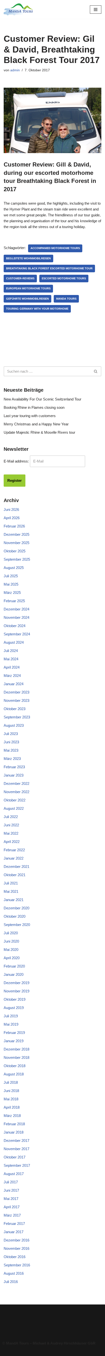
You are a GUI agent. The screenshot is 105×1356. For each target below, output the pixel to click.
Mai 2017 (11, 1199)
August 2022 (14, 808)
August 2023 (14, 725)
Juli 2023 (11, 734)
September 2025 (17, 559)
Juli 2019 (11, 1016)
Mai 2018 (11, 1099)
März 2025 (12, 592)
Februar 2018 (14, 1124)
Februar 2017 (14, 1223)
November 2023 (16, 700)
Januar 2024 (13, 684)
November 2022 (16, 792)
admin (15, 70)
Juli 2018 (11, 1082)
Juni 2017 (11, 1190)
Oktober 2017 (14, 1157)
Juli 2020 (11, 933)
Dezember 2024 (16, 609)
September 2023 (17, 717)
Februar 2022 (14, 850)
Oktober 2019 (14, 999)
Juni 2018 (11, 1091)
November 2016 (16, 1248)
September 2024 (17, 634)
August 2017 (14, 1174)
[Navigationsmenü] (95, 9)
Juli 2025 (11, 576)
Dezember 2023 (16, 692)
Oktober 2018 (14, 1066)
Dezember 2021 (16, 866)
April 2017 (12, 1207)
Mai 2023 (11, 750)
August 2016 (14, 1273)
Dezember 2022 (16, 783)
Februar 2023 (14, 767)
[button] (52, 1321)
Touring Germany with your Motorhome (37, 308)
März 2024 (12, 675)
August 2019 (14, 1008)
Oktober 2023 (14, 709)
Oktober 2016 (14, 1257)
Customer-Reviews (20, 278)
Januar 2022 (13, 858)
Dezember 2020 (16, 908)
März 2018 (12, 1116)
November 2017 (16, 1149)
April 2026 (12, 518)
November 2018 (16, 1057)
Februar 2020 (14, 966)
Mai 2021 (11, 891)
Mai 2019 (11, 1024)
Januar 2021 (13, 900)
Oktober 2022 (14, 800)
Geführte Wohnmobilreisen (27, 298)
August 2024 (14, 642)
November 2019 (16, 991)
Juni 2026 (11, 509)
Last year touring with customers (30, 416)
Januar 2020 (13, 974)
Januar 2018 (13, 1132)
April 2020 (12, 958)
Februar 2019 (14, 1032)
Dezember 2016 (16, 1240)
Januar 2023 (13, 775)
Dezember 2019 (16, 983)
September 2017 (17, 1165)
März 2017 (12, 1215)
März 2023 (12, 759)
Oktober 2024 (14, 626)
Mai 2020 (11, 949)
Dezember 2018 (16, 1049)
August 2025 (14, 568)
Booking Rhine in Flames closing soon (34, 407)
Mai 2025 (11, 584)
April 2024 (12, 667)
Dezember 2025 (16, 534)
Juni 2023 (11, 742)
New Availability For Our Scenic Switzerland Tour (42, 399)
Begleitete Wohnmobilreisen (28, 258)
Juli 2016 (11, 1282)
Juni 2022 (11, 825)
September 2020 (17, 925)
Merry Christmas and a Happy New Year (36, 424)
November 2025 (16, 543)
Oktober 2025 (14, 551)
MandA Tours (66, 298)
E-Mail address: (16, 461)
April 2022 (12, 842)
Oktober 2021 (14, 875)
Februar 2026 (14, 526)
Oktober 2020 (14, 916)
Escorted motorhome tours (64, 278)
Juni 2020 (11, 941)
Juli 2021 (11, 883)
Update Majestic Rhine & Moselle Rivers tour (39, 432)
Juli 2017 (11, 1182)
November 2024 (16, 617)
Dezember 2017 (16, 1140)
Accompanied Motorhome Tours (55, 248)
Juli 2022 (11, 817)
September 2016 (17, 1265)
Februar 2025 (14, 601)
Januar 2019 (13, 1041)
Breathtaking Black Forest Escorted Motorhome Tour (49, 268)
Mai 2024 (11, 659)
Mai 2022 (11, 833)
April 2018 (12, 1107)
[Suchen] (95, 371)
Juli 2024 (11, 651)
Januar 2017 (13, 1232)
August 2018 (14, 1074)
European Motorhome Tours (28, 288)
